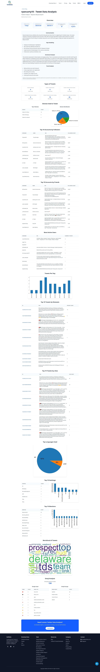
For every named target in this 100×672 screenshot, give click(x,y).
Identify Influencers (40, 641)
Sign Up (90, 3)
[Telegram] (97, 664)
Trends (74, 3)
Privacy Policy (69, 647)
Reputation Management (41, 658)
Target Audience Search (41, 639)
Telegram (84, 641)
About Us (68, 641)
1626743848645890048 (26, 315)
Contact (67, 643)
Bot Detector (39, 647)
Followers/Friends (25, 639)
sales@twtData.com (86, 639)
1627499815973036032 (26, 353)
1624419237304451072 (26, 365)
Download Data (52, 3)
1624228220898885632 (26, 429)
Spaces (22, 645)
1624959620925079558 (26, 346)
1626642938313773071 (26, 391)
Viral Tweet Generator (41, 648)
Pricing (65, 3)
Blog (70, 3)
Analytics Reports (40, 650)
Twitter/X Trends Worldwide (57, 641)
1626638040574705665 (26, 322)
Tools (60, 3)
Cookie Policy (69, 648)
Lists (22, 643)
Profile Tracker (39, 661)
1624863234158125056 (26, 309)
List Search (38, 654)
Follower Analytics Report (41, 652)
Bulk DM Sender (39, 660)
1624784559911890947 (26, 358)
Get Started (50, 628)
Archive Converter (40, 643)
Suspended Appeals (40, 656)
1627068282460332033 (26, 337)
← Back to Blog (24, 9)
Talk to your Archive (40, 645)
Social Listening (39, 663)
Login (84, 3)
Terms (67, 645)
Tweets (22, 641)
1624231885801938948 (26, 361)
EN (79, 3)
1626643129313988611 (26, 435)
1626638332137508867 (26, 329)
